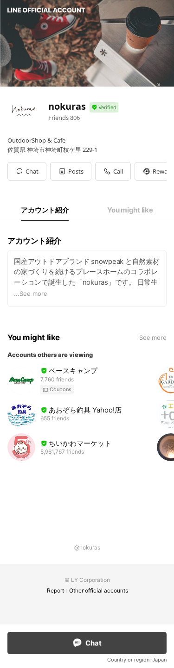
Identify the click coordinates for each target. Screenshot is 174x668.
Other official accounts (98, 590)
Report (55, 590)
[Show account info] (104, 107)
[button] (70, 171)
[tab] (45, 210)
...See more (30, 293)
